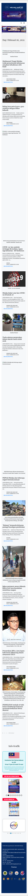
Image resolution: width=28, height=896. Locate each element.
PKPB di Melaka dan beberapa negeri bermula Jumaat (14, 479)
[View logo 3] (10, 833)
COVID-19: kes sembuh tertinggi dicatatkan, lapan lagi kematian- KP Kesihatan (13, 249)
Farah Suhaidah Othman (11, 79)
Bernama (8, 263)
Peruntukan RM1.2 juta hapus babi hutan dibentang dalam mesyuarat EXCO (13, 652)
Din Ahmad (8, 537)
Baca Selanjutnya (8, 82)
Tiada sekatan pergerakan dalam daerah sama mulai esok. (12, 339)
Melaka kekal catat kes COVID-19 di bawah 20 (14, 294)
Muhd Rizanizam (9, 122)
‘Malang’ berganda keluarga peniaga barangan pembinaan (14, 526)
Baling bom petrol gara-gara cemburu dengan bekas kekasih (13, 108)
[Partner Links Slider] (14, 825)
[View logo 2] (9, 833)
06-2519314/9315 (9, 860)
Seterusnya (11, 733)
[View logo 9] (20, 833)
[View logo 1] (7, 833)
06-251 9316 (8, 862)
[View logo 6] (15, 833)
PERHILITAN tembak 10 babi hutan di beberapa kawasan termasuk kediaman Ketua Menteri (13, 707)
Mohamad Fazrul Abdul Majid (11, 305)
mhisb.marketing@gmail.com (13, 864)
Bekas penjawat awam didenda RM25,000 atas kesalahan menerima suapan (14, 588)
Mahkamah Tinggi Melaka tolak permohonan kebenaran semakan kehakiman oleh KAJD (14, 64)
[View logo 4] (12, 833)
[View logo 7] (17, 833)
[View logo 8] (18, 833)
